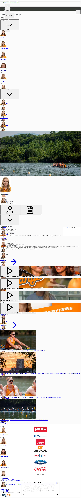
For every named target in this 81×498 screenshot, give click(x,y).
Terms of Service (6, 489)
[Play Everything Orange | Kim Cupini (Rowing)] (9, 307)
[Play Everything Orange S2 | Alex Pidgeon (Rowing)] (9, 283)
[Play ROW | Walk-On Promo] (9, 295)
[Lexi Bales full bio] (40, 76)
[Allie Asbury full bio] (40, 55)
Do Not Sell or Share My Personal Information (11, 492)
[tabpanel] (40, 239)
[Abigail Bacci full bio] (40, 65)
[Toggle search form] (78, 12)
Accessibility (5, 491)
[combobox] (9, 94)
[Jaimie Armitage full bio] (40, 44)
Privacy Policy (6, 490)
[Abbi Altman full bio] (40, 33)
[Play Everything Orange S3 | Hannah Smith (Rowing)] (9, 271)
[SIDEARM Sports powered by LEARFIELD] (5, 497)
